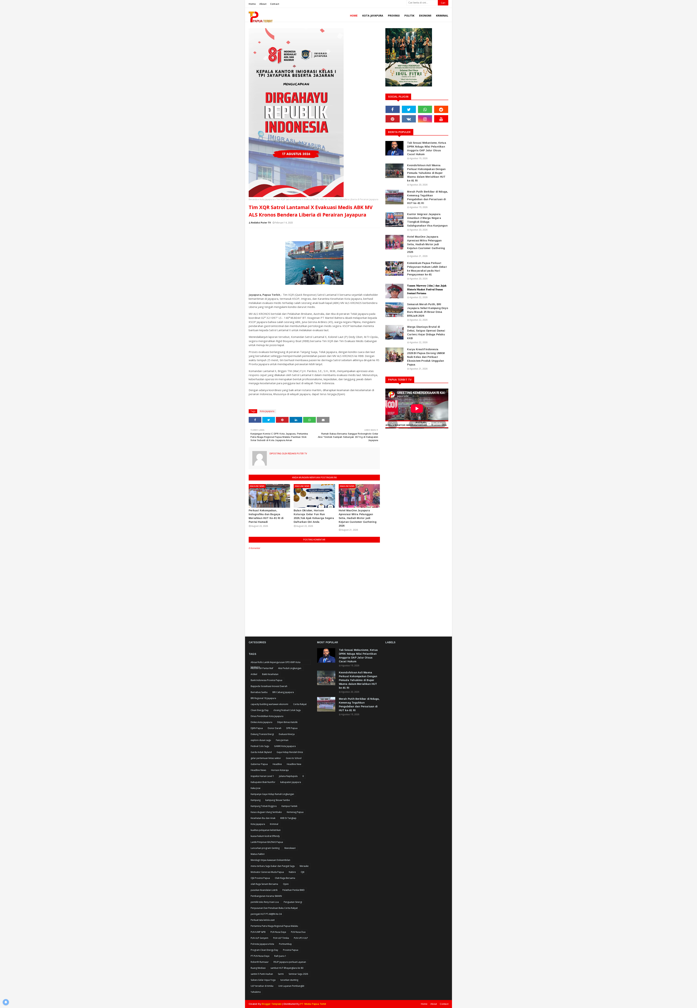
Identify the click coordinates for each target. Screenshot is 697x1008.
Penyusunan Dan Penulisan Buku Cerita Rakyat (274, 908)
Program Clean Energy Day (264, 950)
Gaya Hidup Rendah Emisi (290, 752)
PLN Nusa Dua (298, 932)
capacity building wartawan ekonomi (269, 704)
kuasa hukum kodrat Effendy (265, 836)
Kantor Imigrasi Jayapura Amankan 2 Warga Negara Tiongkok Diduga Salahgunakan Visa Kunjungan (427, 220)
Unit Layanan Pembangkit (291, 985)
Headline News (258, 770)
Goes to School (293, 758)
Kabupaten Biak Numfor (263, 782)
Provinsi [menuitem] (394, 15)
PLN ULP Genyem (259, 938)
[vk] (409, 119)
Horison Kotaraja (280, 770)
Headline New (294, 764)
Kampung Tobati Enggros (264, 806)
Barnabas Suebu (259, 692)
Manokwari (290, 848)
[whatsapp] (425, 109)
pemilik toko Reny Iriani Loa (265, 902)
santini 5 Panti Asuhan (262, 973)
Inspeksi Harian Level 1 (262, 776)
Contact (274, 3)
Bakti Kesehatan (270, 674)
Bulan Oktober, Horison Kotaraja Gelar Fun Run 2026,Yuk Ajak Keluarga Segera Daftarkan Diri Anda (314, 516)
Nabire (292, 872)
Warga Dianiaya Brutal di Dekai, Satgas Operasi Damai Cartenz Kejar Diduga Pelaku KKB (426, 332)
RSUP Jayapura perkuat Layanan (290, 961)
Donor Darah (274, 728)
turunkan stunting (289, 979)
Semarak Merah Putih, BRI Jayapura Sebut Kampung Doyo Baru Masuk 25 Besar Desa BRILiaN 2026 (427, 310)
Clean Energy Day (259, 710)
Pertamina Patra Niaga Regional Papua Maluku (274, 926)
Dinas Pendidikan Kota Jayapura (267, 716)
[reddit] (441, 109)
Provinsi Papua (290, 950)
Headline (277, 764)
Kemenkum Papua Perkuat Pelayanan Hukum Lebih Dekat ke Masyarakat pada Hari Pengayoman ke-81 (427, 269)
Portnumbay (285, 944)
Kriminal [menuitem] (442, 15)
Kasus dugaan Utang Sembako (266, 812)
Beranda (253, 199)
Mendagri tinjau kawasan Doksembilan (270, 860)
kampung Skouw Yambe (277, 800)
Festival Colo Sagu (260, 746)
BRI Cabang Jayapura (283, 692)
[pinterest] (392, 119)
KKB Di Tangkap (288, 818)
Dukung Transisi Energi (262, 734)
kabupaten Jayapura (290, 782)
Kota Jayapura (267, 199)
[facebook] (392, 109)
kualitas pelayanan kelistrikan (266, 830)
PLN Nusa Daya (278, 932)
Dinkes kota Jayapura (261, 722)
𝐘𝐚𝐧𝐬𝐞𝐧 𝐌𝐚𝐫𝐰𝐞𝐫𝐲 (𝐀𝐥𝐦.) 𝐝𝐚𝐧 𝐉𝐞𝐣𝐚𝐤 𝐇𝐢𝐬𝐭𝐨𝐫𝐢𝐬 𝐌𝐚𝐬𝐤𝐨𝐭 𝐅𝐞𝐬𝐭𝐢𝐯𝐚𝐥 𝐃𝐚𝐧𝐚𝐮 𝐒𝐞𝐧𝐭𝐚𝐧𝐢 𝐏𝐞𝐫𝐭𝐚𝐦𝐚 (427, 289)
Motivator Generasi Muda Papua (267, 872)
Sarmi (281, 973)
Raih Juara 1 (280, 956)
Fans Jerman (282, 740)
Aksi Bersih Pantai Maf (262, 668)
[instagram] (425, 119)
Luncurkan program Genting (265, 848)
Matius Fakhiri (258, 854)
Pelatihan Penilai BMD (293, 890)
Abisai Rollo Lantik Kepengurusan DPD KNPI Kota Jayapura (275, 663)
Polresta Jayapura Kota (262, 944)
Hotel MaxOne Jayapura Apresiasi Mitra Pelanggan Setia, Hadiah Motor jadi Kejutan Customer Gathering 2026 (357, 518)
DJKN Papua (257, 728)
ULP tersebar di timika (262, 985)
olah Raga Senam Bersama (264, 884)
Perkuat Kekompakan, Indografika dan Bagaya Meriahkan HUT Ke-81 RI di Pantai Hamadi (266, 516)
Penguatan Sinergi (293, 902)
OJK (302, 872)
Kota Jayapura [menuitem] (372, 15)
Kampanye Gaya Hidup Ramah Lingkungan (272, 794)
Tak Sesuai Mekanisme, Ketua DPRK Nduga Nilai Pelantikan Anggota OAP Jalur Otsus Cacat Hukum (426, 148)
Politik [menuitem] (409, 15)
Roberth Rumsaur (260, 961)
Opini (286, 884)
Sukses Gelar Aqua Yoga (263, 979)
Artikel (254, 674)
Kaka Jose (255, 788)
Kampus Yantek (289, 806)
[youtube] (441, 119)
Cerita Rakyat (300, 704)
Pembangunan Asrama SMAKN (266, 896)
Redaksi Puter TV (261, 222)
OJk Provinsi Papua (260, 878)
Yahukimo (256, 991)
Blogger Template (272, 1004)
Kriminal (274, 824)
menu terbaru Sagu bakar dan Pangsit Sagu (273, 866)
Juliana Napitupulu (288, 776)
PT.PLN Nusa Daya (260, 956)
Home (252, 3)
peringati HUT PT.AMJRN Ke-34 (266, 914)
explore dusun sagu (261, 740)
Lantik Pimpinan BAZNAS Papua (267, 842)
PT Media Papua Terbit (313, 1004)
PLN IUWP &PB (258, 932)
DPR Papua (291, 728)
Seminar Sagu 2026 (298, 973)
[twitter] (409, 109)
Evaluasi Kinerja (287, 734)
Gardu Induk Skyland (261, 752)
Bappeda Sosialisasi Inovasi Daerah (269, 686)
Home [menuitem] (354, 15)
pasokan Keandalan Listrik (264, 890)
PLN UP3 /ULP (301, 938)
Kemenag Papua (295, 812)
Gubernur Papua (259, 764)
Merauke (304, 866)
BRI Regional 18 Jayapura (263, 698)
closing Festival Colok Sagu (287, 710)
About (262, 3)
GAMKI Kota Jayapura (285, 746)
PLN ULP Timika (281, 938)
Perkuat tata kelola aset (263, 920)
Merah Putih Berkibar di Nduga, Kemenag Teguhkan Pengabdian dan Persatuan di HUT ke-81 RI (427, 197)
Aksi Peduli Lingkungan (289, 668)
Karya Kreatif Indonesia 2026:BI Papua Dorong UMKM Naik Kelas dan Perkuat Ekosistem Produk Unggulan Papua (426, 357)
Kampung (255, 800)
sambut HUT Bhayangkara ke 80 (286, 967)
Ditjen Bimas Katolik (287, 722)
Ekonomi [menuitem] (425, 15)
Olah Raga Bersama (285, 878)
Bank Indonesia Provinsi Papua (266, 680)
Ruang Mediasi (258, 967)
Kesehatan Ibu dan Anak (263, 818)
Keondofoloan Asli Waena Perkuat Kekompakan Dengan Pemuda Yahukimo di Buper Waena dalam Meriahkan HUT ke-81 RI (426, 173)
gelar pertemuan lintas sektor (266, 758)
